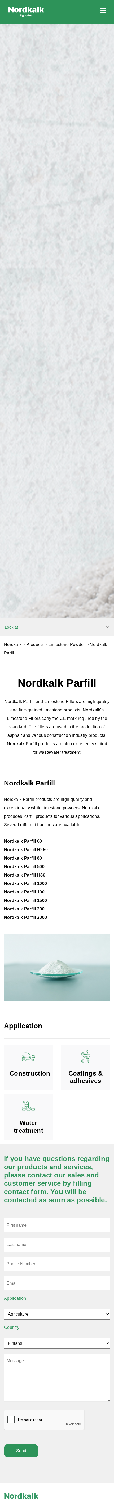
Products (34, 644)
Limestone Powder (67, 644)
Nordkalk (12, 644)
